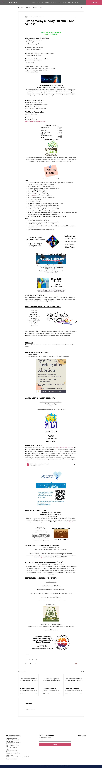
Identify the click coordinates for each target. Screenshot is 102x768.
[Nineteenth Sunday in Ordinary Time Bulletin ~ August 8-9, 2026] (73, 679)
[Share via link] (36, 659)
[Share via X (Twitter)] (29, 659)
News (41, 7)
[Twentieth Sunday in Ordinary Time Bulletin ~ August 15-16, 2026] (51, 679)
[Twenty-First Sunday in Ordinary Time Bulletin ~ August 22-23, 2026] (28, 679)
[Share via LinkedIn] (32, 659)
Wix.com (54, 765)
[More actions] (76, 17)
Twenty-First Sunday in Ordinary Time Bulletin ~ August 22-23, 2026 (28, 689)
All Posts (20, 7)
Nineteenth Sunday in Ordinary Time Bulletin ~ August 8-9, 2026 (73, 689)
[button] (82, 7)
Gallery (35, 7)
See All (82, 671)
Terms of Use (59, 765)
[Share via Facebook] (26, 659)
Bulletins (28, 7)
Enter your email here (45, 737)
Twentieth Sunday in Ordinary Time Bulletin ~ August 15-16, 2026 (50, 689)
